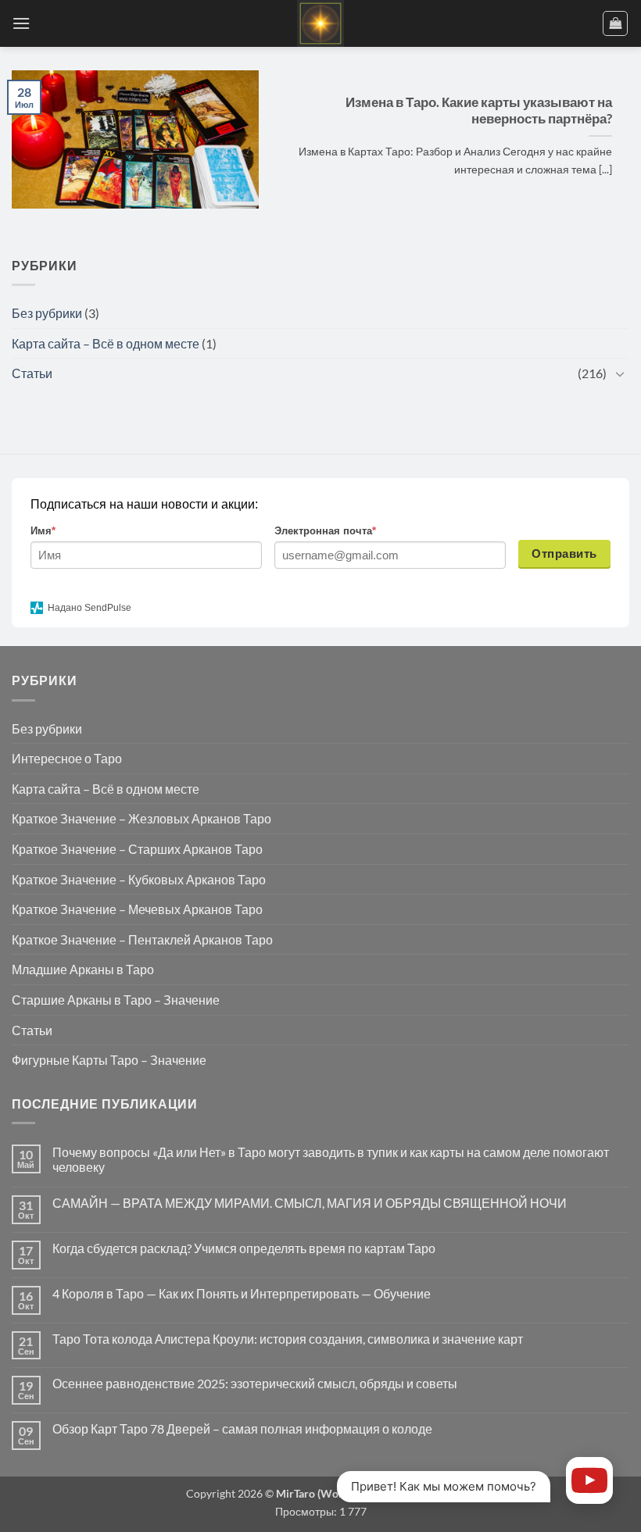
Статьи (32, 373)
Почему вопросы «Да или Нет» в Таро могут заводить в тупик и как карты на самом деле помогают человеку (330, 1159)
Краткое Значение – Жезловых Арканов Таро (141, 818)
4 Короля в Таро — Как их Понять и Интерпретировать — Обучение (241, 1293)
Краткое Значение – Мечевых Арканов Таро (137, 909)
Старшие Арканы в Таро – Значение (116, 999)
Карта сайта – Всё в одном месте (105, 343)
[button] (21, 23)
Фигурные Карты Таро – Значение (109, 1059)
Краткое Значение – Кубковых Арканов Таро (139, 879)
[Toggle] (620, 373)
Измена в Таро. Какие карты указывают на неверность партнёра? (479, 111)
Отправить (564, 553)
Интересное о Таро (67, 758)
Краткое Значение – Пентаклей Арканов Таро (142, 939)
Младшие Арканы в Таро (83, 969)
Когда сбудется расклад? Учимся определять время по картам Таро (243, 1248)
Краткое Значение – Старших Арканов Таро (137, 848)
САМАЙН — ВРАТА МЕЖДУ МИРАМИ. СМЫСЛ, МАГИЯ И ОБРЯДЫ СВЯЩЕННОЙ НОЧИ (309, 1202)
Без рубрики (47, 312)
